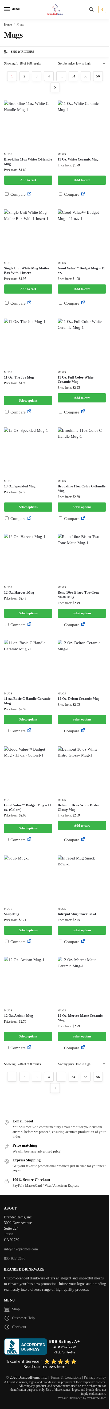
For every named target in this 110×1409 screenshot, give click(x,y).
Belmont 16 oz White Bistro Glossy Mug (78, 807)
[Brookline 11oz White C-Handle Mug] (28, 125)
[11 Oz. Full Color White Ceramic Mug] (82, 343)
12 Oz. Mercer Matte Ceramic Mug (80, 1018)
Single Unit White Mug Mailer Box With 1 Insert (26, 270)
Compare (17, 194)
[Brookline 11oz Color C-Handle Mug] (82, 451)
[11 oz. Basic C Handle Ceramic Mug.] (28, 664)
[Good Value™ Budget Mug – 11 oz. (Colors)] (28, 770)
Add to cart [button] (28, 180)
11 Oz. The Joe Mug (19, 377)
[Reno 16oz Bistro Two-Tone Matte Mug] (82, 558)
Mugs (8, 154)
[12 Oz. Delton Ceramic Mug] (82, 664)
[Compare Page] (29, 194)
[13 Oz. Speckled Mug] (28, 451)
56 (98, 76)
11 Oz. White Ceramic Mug (78, 159)
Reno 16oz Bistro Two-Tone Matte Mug (78, 594)
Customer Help (23, 1318)
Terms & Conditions (65, 1377)
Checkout (19, 1327)
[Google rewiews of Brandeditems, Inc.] (55, 1363)
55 (86, 76)
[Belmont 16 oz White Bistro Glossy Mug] (82, 770)
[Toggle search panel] (91, 9)
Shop (16, 1309)
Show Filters (22, 51)
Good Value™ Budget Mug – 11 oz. (81, 270)
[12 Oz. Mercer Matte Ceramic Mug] (82, 981)
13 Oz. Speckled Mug (20, 486)
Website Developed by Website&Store (82, 1398)
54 (73, 76)
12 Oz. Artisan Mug (18, 1016)
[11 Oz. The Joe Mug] (28, 343)
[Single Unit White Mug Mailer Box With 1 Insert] (28, 233)
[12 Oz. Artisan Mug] (28, 981)
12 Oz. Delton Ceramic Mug (79, 699)
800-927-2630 (14, 1259)
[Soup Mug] (28, 879)
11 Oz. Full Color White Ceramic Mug (75, 379)
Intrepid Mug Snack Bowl (77, 914)
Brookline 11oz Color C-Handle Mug (81, 488)
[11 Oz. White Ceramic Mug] (82, 125)
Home (8, 24)
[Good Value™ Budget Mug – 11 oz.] (82, 233)
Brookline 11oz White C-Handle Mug (28, 161)
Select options (28, 400)
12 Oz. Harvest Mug (19, 592)
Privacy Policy (95, 1377)
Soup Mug (11, 914)
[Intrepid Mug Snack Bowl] (82, 879)
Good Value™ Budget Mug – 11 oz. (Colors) (27, 807)
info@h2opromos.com (21, 1249)
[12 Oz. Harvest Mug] (28, 558)
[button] (101, 9)
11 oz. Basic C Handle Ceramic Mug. (27, 701)
